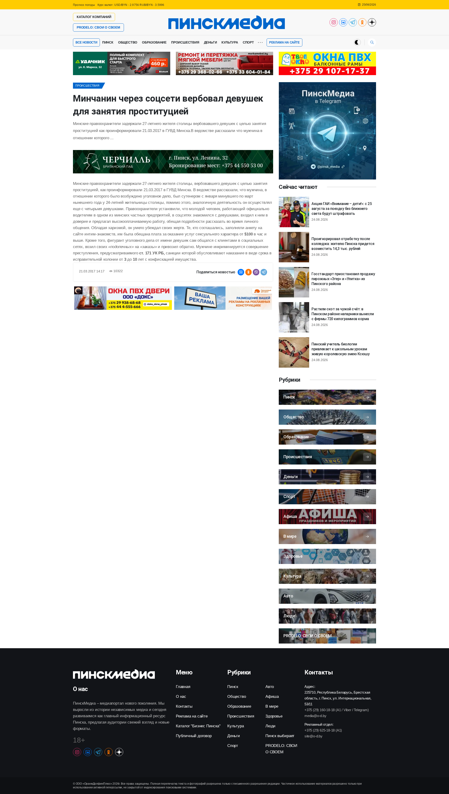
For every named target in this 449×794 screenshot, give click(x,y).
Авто (269, 686)
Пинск (107, 42)
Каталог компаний (94, 17)
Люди (270, 726)
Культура (229, 42)
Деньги (210, 42)
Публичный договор (194, 736)
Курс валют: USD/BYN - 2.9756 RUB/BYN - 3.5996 (131, 5)
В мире (271, 706)
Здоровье (273, 716)
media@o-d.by (315, 716)
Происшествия (185, 42)
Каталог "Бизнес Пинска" (198, 726)
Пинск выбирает (279, 736)
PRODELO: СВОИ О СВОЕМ (98, 27)
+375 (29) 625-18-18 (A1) (323, 730)
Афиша (272, 696)
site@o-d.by (313, 736)
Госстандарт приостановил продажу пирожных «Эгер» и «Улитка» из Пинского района (343, 279)
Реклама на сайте (284, 42)
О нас (181, 696)
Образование (154, 42)
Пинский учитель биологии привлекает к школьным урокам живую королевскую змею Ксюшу (340, 349)
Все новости (86, 42)
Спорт (248, 42)
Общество (127, 42)
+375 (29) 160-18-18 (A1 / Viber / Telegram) (336, 710)
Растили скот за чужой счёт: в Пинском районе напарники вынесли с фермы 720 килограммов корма (342, 314)
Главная (183, 686)
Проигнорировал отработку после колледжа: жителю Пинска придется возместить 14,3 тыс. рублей (342, 244)
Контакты (184, 706)
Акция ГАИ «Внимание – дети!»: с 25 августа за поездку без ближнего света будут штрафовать (341, 208)
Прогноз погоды (84, 5)
